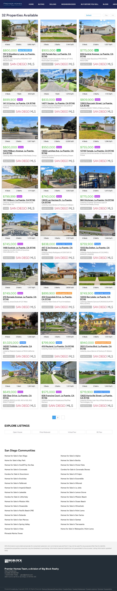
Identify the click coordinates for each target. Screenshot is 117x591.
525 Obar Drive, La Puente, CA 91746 (17, 396)
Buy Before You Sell (89, 4)
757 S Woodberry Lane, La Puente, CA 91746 (19, 55)
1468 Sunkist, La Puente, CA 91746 (19, 247)
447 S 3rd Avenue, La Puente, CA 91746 (57, 248)
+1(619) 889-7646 (11, 575)
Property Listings (91, 589)
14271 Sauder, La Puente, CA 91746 (58, 103)
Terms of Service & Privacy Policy (52, 589)
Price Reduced (45, 432)
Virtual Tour (72, 432)
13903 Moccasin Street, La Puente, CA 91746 (96, 104)
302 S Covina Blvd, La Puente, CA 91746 (96, 347)
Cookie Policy (67, 589)
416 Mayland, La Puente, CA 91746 (58, 346)
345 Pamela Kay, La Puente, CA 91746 (56, 55)
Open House (17, 432)
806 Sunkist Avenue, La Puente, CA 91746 (96, 55)
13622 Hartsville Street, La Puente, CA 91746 (96, 396)
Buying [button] (41, 4)
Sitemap (100, 589)
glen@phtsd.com (26, 575)
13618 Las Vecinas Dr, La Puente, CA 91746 (57, 201)
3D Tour (99, 432)
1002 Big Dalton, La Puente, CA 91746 (95, 248)
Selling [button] (52, 4)
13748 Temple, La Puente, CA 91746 (97, 151)
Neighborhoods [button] (68, 4)
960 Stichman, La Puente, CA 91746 (97, 200)
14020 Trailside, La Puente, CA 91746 (17, 347)
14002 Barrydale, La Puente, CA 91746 (95, 298)
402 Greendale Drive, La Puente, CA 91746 (57, 298)
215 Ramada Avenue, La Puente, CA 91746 (19, 298)
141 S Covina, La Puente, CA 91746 (19, 103)
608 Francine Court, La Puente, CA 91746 (58, 396)
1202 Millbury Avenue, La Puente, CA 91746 (18, 152)
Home (31, 4)
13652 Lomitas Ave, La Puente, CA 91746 (58, 152)
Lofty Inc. (15, 589)
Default (88, 15)
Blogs (105, 4)
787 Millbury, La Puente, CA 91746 (19, 200)
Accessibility (108, 589)
